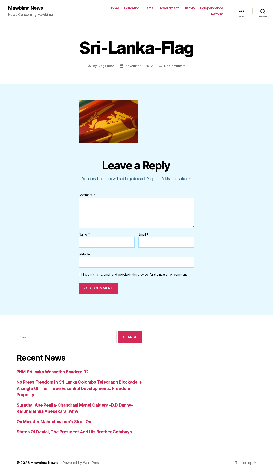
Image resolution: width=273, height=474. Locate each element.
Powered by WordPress (81, 463)
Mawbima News (25, 8)
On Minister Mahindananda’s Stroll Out (55, 421)
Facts (149, 8)
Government (168, 8)
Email (143, 234)
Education (132, 8)
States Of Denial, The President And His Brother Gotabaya (74, 431)
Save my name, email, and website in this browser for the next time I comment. (135, 274)
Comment (87, 195)
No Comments (174, 66)
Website (84, 254)
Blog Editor (106, 66)
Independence (211, 8)
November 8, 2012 (139, 66)
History (189, 8)
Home (114, 8)
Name (84, 234)
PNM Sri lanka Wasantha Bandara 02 (53, 371)
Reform (217, 14)
